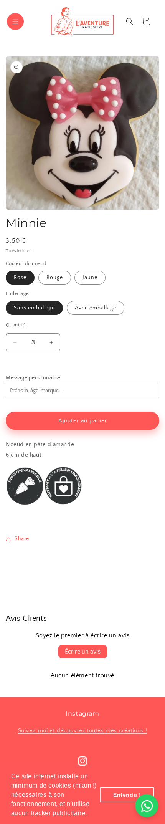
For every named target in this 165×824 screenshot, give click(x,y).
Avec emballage (95, 308)
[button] (90, 814)
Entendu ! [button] (127, 795)
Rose (20, 278)
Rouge (54, 278)
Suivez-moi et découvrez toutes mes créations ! (82, 730)
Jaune (89, 278)
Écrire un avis (83, 651)
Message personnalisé (33, 378)
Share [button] (22, 539)
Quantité (15, 325)
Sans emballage (34, 308)
